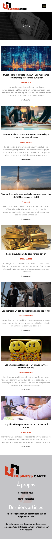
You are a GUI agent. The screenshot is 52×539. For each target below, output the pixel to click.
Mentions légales (26, 498)
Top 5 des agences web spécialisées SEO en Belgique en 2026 (26, 515)
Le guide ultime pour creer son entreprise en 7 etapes (26, 426)
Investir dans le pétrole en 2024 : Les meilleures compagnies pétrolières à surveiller (26, 76)
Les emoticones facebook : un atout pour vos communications (26, 366)
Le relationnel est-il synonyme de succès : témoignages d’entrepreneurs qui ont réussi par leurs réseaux (26, 526)
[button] (44, 6)
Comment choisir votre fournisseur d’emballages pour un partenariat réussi (26, 136)
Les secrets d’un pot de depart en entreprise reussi (26, 310)
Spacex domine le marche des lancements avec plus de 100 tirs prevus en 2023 (26, 195)
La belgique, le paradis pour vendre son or (26, 253)
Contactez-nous (25, 492)
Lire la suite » (26, 100)
